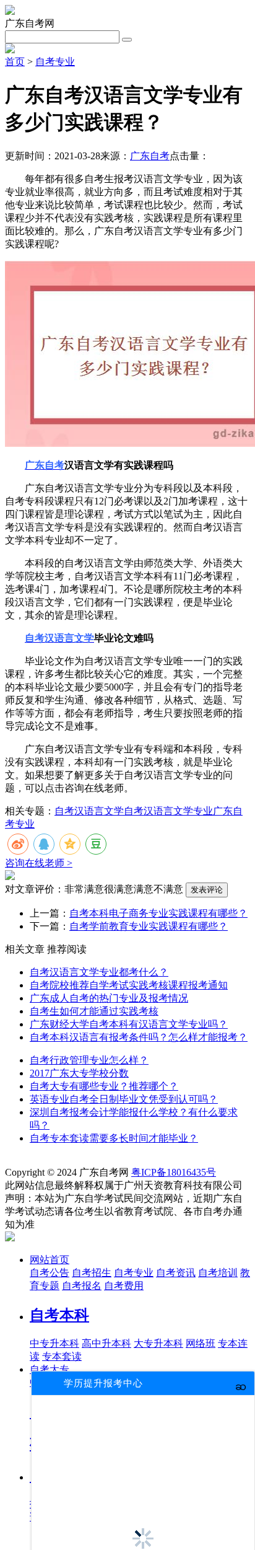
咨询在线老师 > (38, 863)
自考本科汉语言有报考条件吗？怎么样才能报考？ (139, 1037)
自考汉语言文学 (89, 811)
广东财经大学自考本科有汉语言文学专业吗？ (129, 1024)
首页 (15, 61)
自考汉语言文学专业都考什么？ (99, 972)
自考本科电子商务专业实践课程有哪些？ (158, 913)
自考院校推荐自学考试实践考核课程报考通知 (129, 985)
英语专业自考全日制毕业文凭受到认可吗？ (124, 1099)
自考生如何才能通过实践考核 (94, 1011)
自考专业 (55, 61)
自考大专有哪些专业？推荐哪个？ (104, 1086)
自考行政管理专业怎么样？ (89, 1060)
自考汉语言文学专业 (168, 811)
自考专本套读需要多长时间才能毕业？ (114, 1138)
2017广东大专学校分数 (79, 1073)
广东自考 (150, 156)
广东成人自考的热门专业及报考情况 (109, 998)
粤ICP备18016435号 (173, 1172)
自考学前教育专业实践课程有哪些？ (148, 926)
